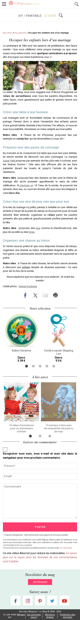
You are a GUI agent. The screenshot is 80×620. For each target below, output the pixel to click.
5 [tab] (53, 366)
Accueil (7, 33)
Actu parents (19, 33)
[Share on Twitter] (35, 295)
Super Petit (9, 160)
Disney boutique (28, 286)
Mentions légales (50, 615)
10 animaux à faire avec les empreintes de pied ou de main (58, 428)
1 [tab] (26, 366)
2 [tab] (33, 366)
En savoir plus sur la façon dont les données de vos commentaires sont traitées (40, 557)
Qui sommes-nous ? (34, 615)
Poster (40, 526)
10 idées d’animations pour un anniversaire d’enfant (21, 428)
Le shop (50, 15)
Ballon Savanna (21, 350)
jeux (38, 228)
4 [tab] (46, 366)
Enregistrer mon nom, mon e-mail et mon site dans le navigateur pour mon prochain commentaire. (40, 455)
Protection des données (67, 615)
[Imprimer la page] (55, 295)
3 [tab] (40, 366)
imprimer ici (26, 185)
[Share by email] (45, 295)
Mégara (21, 614)
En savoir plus (66, 548)
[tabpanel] (21, 338)
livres (32, 232)
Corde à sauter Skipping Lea (58, 352)
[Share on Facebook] (25, 295)
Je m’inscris (40, 582)
